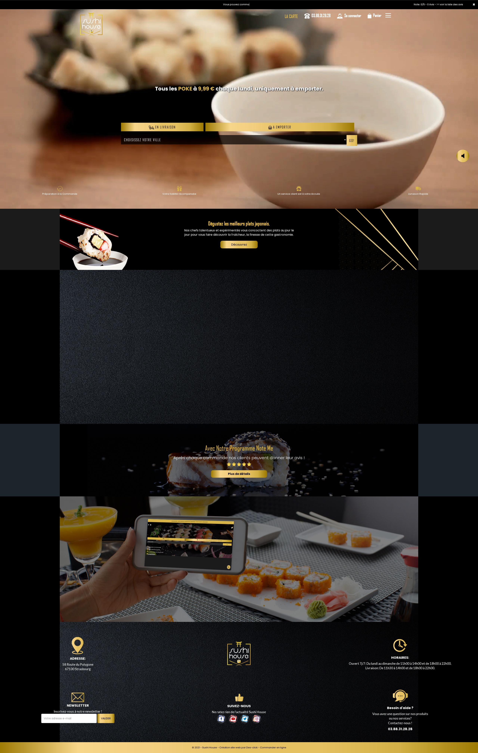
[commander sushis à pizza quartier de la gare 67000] (60, 188)
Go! (351, 140)
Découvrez (239, 244)
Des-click (252, 747)
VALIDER (106, 718)
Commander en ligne (273, 747)
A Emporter (281, 127)
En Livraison (165, 127)
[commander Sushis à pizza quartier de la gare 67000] (91, 24)
